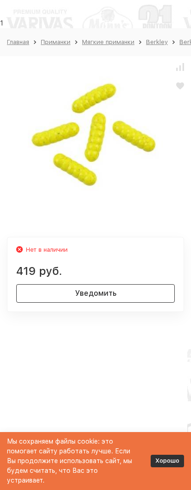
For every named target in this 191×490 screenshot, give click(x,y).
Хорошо (167, 460)
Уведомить (95, 293)
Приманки (55, 41)
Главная (18, 41)
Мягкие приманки (108, 41)
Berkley (157, 41)
